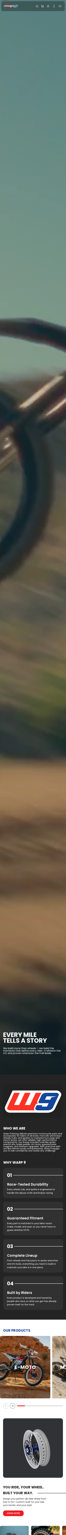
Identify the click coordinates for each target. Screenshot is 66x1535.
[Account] (48, 6)
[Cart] (42, 6)
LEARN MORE (13, 1513)
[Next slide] (12, 1406)
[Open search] (37, 6)
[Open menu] (60, 6)
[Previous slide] (5, 1406)
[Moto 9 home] (11, 6)
